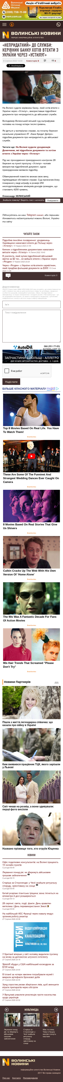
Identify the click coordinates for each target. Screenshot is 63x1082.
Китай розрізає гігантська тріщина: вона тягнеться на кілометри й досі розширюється (30, 894)
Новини (31, 855)
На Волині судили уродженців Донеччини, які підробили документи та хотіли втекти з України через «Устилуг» (29, 150)
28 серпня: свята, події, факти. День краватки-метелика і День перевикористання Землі (27, 904)
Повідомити (52, 200)
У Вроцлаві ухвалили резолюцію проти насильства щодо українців (29, 996)
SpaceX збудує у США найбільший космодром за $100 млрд (28, 965)
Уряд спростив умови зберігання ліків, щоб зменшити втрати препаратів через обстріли (30, 986)
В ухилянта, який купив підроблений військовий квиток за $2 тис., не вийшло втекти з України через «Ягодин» (29, 258)
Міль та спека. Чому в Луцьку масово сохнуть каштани (49, 1033)
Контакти (16, 1077)
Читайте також (31, 234)
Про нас (6, 1077)
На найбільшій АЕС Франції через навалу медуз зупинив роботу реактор (27, 915)
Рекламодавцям (30, 1077)
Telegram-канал (34, 214)
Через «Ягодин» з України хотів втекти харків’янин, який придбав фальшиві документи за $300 (29, 267)
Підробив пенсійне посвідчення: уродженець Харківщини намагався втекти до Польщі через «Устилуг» (27, 242)
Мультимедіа (32, 1010)
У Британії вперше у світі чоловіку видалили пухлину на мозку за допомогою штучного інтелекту (30, 955)
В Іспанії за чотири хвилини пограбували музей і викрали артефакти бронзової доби (28, 976)
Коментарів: (32, 60)
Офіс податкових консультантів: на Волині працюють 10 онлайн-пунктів (30, 863)
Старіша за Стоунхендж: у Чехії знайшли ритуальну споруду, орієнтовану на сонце (29, 884)
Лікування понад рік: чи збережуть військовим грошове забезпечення (26, 873)
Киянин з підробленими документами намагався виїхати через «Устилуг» (28, 251)
